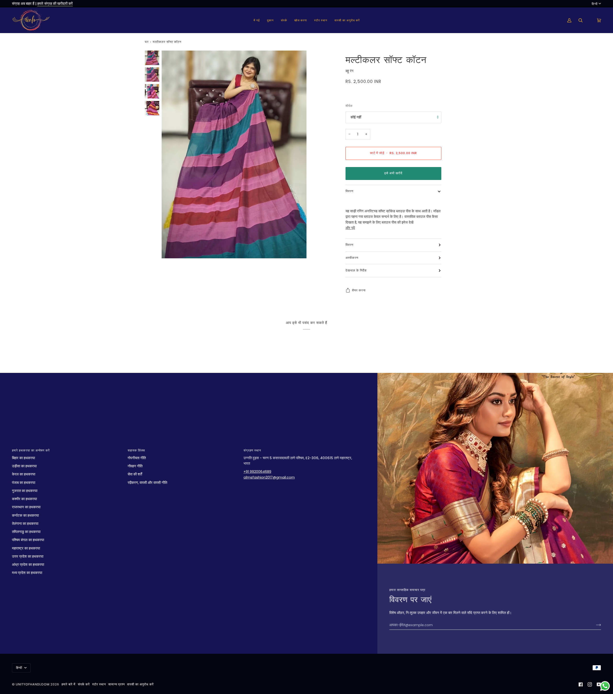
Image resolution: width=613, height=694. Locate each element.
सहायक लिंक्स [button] (136, 450)
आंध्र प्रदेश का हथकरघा (28, 564)
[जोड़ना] (594, 625)
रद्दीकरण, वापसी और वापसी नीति (147, 482)
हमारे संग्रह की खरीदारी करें (55, 3)
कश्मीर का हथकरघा (24, 499)
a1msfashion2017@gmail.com (269, 477)
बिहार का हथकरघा (23, 458)
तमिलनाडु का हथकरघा (26, 531)
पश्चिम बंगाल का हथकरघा (28, 540)
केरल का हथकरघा (23, 474)
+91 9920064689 (257, 471)
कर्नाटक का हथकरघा (25, 515)
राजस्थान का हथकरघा (26, 507)
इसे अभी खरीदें (393, 173)
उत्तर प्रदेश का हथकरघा (27, 556)
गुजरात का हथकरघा (24, 490)
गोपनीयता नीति (137, 458)
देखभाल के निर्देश (356, 270)
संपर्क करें (84, 684)
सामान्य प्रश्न (116, 684)
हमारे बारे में (68, 684)
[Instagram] (590, 684)
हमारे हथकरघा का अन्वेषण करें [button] (31, 450)
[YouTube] (599, 684)
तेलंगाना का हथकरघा (25, 523)
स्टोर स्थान (99, 684)
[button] (270, 20)
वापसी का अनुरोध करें (140, 684)
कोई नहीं (356, 117)
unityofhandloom (33, 684)
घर (147, 42)
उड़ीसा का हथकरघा (24, 466)
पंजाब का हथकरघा (23, 482)
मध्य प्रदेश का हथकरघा (27, 572)
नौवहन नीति (135, 466)
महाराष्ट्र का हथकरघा (26, 548)
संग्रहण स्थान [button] (252, 450)
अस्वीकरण (352, 257)
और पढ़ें (350, 228)
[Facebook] (581, 684)
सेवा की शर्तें (135, 474)
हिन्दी (595, 4)
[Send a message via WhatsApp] (605, 686)
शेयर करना (359, 290)
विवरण (349, 191)
